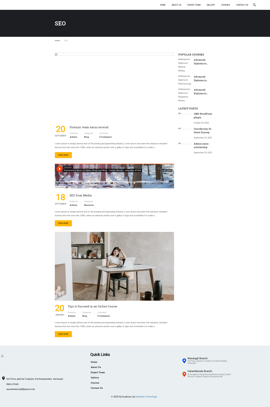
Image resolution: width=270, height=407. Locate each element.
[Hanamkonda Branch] (184, 375)
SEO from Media (81, 195)
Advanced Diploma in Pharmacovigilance (205, 80)
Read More (63, 155)
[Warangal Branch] (184, 361)
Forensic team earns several (89, 127)
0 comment (105, 136)
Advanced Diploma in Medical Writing (203, 63)
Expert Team (194, 5)
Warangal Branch (197, 358)
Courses (225, 5)
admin (73, 136)
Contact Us (242, 5)
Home (163, 5)
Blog (86, 136)
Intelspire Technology (146, 396)
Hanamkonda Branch (199, 371)
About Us (176, 5)
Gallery (211, 5)
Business (89, 205)
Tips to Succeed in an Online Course (92, 306)
